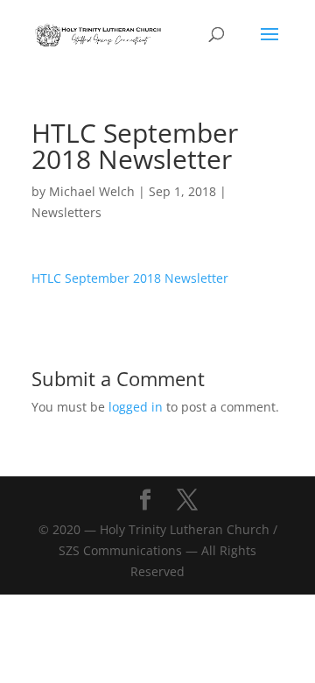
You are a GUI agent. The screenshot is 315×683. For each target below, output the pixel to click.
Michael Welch (92, 191)
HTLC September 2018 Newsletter (130, 278)
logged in (135, 406)
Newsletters (67, 212)
